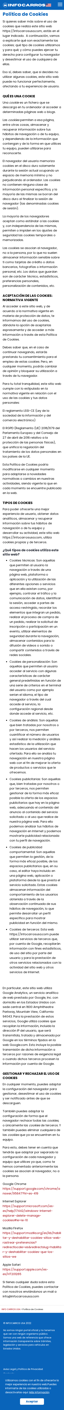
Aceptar (32, 1401)
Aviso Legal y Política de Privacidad (23, 1369)
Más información (39, 1392)
